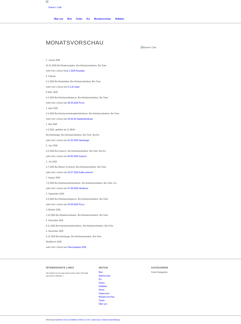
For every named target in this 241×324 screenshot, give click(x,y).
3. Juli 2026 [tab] (51, 161)
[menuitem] (49, 19)
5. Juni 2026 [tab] (52, 145)
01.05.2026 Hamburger (78, 140)
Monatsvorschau (106, 297)
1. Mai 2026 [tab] (51, 124)
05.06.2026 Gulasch (77, 156)
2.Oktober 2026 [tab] (53, 209)
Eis (100, 279)
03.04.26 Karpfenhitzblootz (80, 119)
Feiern (102, 283)
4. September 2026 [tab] (55, 193)
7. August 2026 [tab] (53, 177)
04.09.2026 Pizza (76, 204)
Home (101, 289)
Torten (102, 300)
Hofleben (103, 286)
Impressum (104, 293)
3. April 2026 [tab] (52, 108)
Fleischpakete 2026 (77, 247)
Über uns (103, 304)
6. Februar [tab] (51, 76)
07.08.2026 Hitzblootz (78, 188)
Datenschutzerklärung (111, 320)
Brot (101, 272)
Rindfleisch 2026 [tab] (54, 241)
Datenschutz (105, 276)
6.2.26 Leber (74, 87)
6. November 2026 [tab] (54, 220)
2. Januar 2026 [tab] (53, 60)
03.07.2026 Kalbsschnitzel (80, 172)
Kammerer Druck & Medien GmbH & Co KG (72, 320)
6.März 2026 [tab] (52, 92)
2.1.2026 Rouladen (76, 71)
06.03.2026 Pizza (76, 103)
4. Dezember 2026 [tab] (54, 231)
